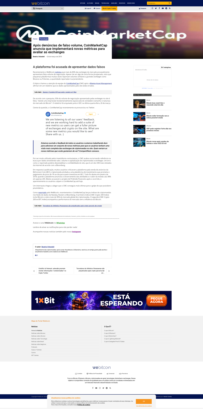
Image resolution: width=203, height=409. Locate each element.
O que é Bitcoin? (109, 330)
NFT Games (35, 355)
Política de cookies (83, 405)
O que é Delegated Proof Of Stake (114, 342)
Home (35, 39)
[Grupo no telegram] (166, 8)
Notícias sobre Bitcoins (38, 333)
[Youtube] (162, 8)
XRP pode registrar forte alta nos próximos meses (158, 130)
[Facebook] (159, 8)
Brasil (97, 3)
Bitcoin (82, 3)
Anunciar (112, 374)
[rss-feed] (169, 8)
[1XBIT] (101, 300)
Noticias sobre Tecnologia (39, 339)
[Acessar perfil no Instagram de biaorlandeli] (37, 255)
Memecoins (131, 3)
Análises (114, 3)
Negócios (122, 3)
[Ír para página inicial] (47, 3)
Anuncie (143, 8)
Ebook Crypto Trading (109, 8)
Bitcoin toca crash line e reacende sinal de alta (155, 104)
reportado (42, 192)
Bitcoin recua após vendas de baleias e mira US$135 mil (157, 142)
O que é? (88, 8)
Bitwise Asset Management (101, 83)
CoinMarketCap (72, 83)
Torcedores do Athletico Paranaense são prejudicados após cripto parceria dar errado (72, 206)
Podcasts (34, 347)
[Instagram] (152, 8)
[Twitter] (155, 8)
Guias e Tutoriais (36, 350)
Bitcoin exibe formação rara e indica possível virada (157, 117)
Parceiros (125, 374)
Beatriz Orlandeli (48, 247)
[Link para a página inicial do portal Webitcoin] (101, 367)
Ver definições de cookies (144, 406)
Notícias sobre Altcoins (38, 336)
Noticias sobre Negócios (38, 344)
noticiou (58, 72)
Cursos (97, 8)
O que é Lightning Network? (112, 339)
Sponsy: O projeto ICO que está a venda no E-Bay (59, 92)
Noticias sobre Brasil (37, 342)
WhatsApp (60, 223)
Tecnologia (105, 3)
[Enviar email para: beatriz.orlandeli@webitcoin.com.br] (36, 255)
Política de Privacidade (95, 374)
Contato (79, 374)
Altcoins (90, 3)
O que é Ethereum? (109, 333)
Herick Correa (167, 397)
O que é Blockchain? (110, 336)
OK (144, 401)
